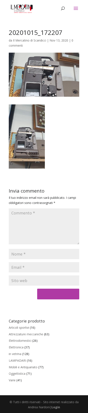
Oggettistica (17, 373)
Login (55, 407)
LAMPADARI (17, 360)
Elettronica (16, 347)
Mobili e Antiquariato (23, 367)
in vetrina (15, 354)
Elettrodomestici (20, 341)
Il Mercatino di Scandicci (29, 40)
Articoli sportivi (19, 327)
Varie (12, 380)
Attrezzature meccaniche (26, 334)
